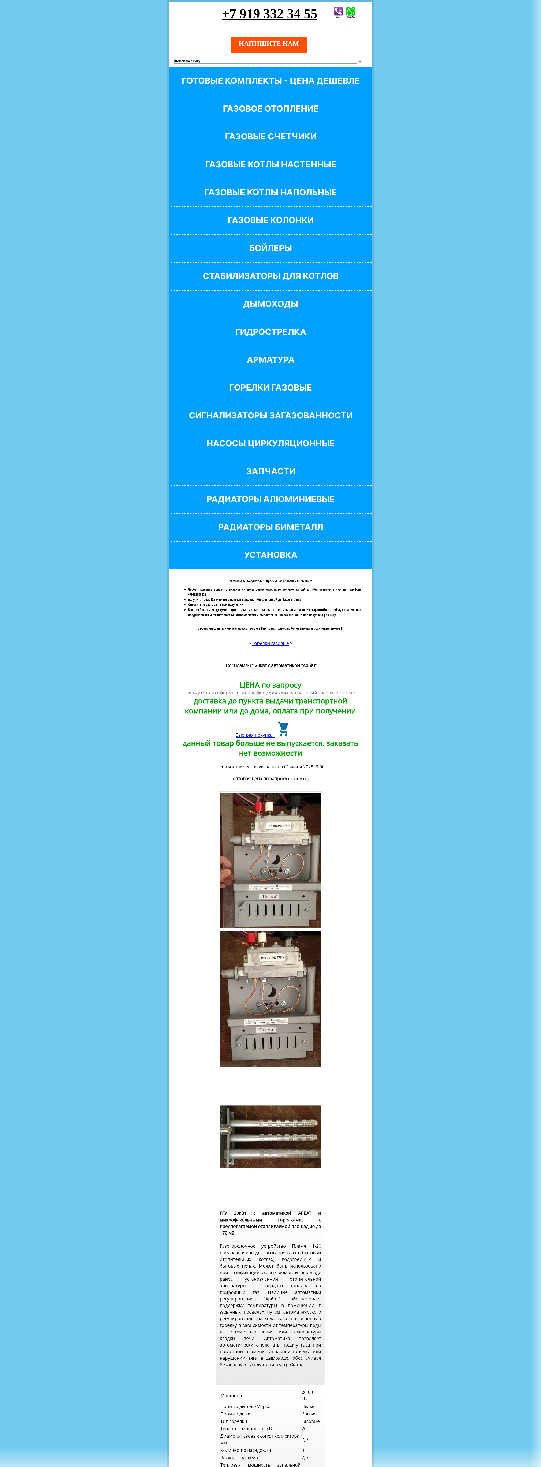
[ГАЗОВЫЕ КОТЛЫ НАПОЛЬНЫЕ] (270, 199)
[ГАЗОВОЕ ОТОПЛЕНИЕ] (270, 115)
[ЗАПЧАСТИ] (270, 478)
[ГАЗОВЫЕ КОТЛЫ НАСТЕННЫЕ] (270, 171)
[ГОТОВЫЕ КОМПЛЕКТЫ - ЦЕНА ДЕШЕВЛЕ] (270, 88)
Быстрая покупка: (255, 735)
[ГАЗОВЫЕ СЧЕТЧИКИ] (270, 143)
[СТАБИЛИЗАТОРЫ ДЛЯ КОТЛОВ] (270, 283)
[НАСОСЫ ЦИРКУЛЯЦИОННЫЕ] (270, 450)
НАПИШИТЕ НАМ (269, 43)
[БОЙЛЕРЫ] (270, 255)
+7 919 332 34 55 (269, 13)
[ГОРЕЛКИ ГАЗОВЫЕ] (270, 394)
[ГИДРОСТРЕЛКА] (270, 339)
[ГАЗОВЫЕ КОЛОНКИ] (270, 227)
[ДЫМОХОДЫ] (270, 311)
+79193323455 (197, 594)
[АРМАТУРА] (270, 367)
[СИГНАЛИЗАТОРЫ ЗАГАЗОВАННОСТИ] (270, 422)
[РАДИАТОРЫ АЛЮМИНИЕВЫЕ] (270, 506)
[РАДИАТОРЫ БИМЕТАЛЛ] (270, 534)
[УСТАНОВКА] (270, 562)
